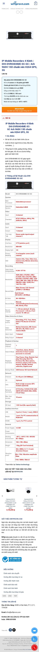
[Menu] (4, 3)
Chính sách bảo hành (11, 588)
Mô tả (8, 118)
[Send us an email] (14, 630)
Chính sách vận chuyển (11, 573)
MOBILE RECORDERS (31, 8)
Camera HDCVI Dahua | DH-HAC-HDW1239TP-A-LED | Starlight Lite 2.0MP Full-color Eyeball (28, 503)
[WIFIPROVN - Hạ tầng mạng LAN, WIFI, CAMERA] (19, 3)
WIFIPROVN (18, 472)
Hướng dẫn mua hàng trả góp (14, 592)
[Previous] (2, 499)
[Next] (37, 499)
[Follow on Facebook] (10, 630)
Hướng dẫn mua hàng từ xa (13, 577)
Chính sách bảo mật (10, 585)
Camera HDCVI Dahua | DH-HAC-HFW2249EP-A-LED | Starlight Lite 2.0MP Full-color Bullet (10, 503)
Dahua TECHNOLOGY (17, 8)
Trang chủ (5, 8)
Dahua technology (22, 464)
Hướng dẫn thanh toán (11, 581)
